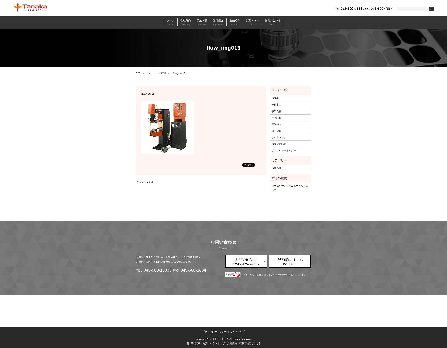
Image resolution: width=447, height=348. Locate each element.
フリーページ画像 (156, 73)
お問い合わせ (272, 22)
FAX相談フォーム (289, 261)
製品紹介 (234, 22)
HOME (275, 98)
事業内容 (202, 22)
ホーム (170, 22)
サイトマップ (279, 137)
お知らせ (276, 168)
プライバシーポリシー (284, 150)
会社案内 (185, 22)
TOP (138, 73)
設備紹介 (218, 22)
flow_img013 (146, 182)
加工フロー (252, 22)
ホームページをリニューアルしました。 (290, 187)
